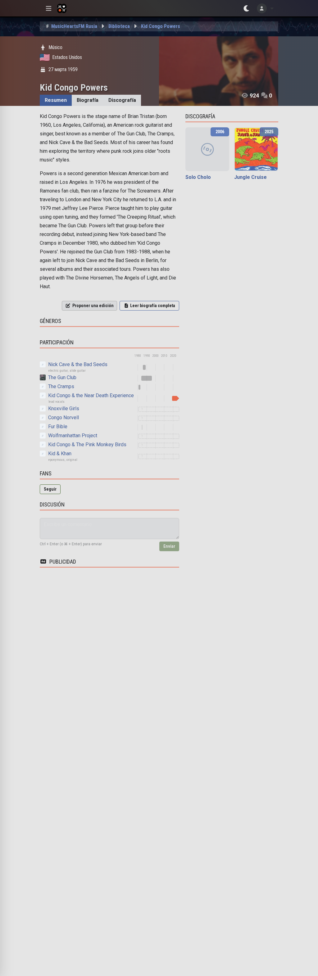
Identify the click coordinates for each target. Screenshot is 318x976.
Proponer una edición (93, 305)
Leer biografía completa (152, 305)
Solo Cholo (198, 177)
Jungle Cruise (250, 177)
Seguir (50, 489)
